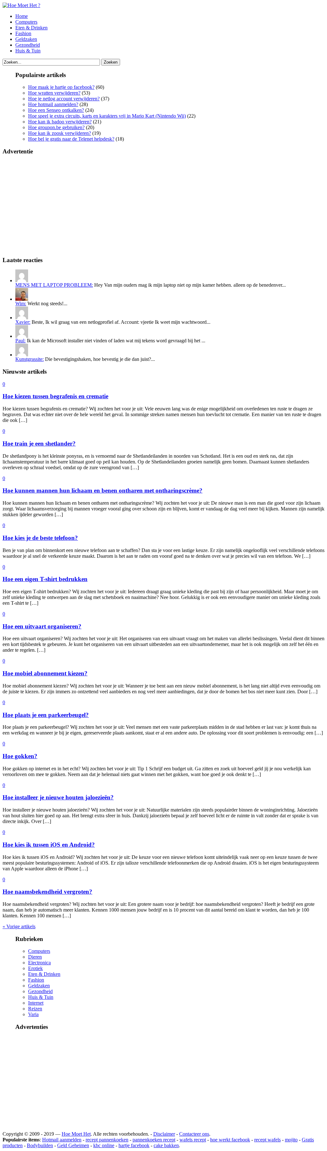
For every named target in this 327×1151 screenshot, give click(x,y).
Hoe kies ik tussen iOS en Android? (49, 844)
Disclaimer (164, 1134)
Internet (35, 1003)
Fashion (23, 33)
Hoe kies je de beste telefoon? (40, 537)
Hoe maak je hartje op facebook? (61, 87)
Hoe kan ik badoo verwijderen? (60, 121)
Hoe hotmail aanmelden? (53, 104)
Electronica (39, 962)
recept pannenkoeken (107, 1139)
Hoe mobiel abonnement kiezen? (45, 673)
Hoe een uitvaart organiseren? (42, 626)
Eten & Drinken (31, 27)
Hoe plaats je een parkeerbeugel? (46, 715)
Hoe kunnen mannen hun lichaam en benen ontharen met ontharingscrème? (102, 490)
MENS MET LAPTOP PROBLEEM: (54, 285)
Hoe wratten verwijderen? (54, 93)
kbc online (103, 1145)
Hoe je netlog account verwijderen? (64, 98)
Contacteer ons (194, 1134)
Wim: (20, 303)
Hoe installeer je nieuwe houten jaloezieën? (58, 797)
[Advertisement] (163, 206)
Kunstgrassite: (29, 359)
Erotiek (35, 968)
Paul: (20, 340)
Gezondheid (27, 45)
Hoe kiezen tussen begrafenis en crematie (55, 396)
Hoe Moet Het (76, 1134)
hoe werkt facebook (230, 1139)
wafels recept (192, 1139)
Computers (26, 22)
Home (21, 16)
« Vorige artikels (19, 926)
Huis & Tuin (28, 50)
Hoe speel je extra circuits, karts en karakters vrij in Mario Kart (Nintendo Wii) (107, 116)
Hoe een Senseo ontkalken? (56, 110)
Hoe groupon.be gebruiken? (56, 127)
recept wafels (267, 1139)
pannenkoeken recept (154, 1139)
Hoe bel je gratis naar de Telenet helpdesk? (71, 139)
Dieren (35, 957)
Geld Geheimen (73, 1145)
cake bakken (166, 1145)
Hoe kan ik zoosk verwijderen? (59, 133)
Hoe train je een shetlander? (39, 443)
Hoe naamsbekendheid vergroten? (47, 891)
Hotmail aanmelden (61, 1139)
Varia (33, 1014)
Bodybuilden (40, 1145)
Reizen (35, 1008)
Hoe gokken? (20, 756)
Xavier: (22, 322)
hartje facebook (133, 1145)
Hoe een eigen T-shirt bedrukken (45, 579)
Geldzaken (26, 39)
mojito (291, 1139)
